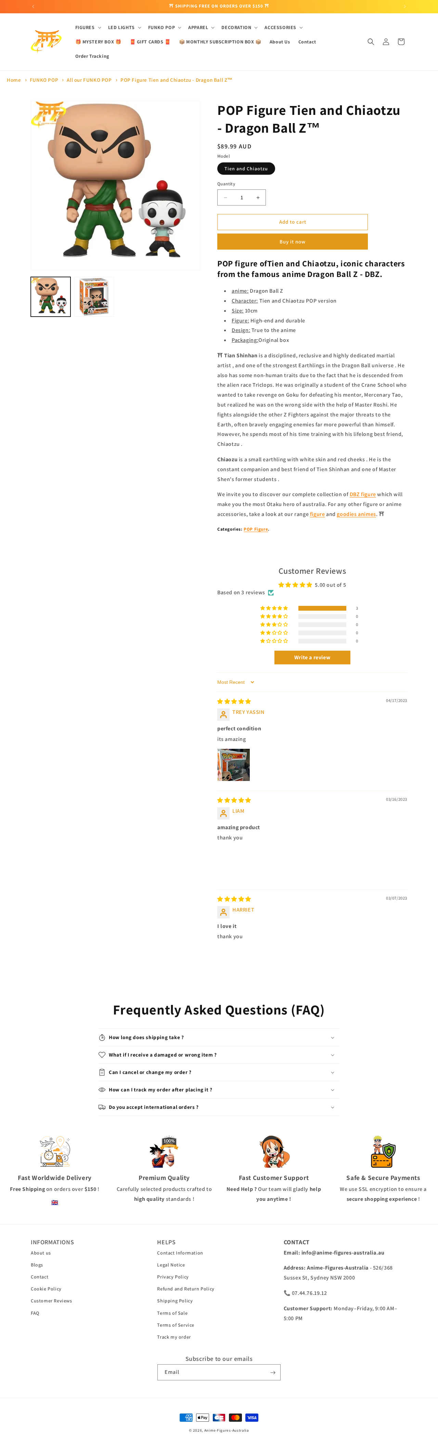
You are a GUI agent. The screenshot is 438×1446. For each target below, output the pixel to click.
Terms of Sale (172, 1313)
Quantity (226, 184)
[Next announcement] (404, 6)
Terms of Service (175, 1325)
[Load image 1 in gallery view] (50, 297)
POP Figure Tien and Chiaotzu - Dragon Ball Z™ (176, 80)
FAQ (35, 1313)
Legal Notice (171, 1265)
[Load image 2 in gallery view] (94, 297)
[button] (87, 27)
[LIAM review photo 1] (233, 863)
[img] (234, 701)
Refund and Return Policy (185, 1289)
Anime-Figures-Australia (226, 1430)
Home (14, 80)
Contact (39, 1277)
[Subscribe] (272, 1373)
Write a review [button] (312, 657)
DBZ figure (363, 494)
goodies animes (356, 514)
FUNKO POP (44, 80)
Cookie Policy (46, 1289)
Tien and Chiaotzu (246, 169)
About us (41, 1253)
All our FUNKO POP (89, 80)
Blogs (37, 1265)
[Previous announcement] (33, 6)
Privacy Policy (173, 1277)
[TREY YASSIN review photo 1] (233, 764)
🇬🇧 (55, 1202)
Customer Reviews (51, 1301)
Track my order (174, 1337)
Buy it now (293, 241)
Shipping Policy (175, 1301)
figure (317, 514)
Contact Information (180, 1253)
